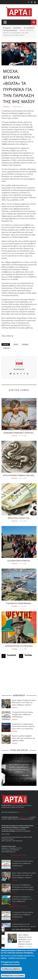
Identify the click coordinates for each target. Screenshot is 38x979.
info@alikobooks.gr (23, 817)
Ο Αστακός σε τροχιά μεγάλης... (19, 603)
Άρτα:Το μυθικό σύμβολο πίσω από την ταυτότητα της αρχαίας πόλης (23, 738)
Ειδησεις (21, 947)
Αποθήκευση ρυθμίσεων (11, 969)
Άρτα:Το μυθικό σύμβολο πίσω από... (19, 475)
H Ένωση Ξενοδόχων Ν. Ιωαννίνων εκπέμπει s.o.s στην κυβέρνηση (22, 899)
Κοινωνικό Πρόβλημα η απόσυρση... (19, 433)
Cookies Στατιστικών (11, 964)
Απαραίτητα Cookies (11, 962)
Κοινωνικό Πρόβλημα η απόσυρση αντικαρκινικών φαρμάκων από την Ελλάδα (23, 887)
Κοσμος (6, 107)
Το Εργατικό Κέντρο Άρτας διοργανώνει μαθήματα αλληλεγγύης (22, 714)
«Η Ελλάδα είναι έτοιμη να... (19, 561)
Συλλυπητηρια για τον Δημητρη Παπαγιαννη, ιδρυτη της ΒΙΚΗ (24, 926)
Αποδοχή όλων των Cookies (13, 975)
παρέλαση (6, 348)
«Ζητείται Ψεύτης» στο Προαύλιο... (19, 646)
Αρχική (8, 28)
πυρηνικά (25, 344)
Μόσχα (16, 344)
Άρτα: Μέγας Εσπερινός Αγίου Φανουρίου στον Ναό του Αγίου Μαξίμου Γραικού (25, 939)
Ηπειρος (14, 731)
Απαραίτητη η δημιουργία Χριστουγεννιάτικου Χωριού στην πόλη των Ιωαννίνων (23, 726)
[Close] (7, 929)
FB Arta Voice (22, 812)
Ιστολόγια (17, 28)
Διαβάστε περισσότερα (17, 958)
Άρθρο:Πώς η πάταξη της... (19, 518)
